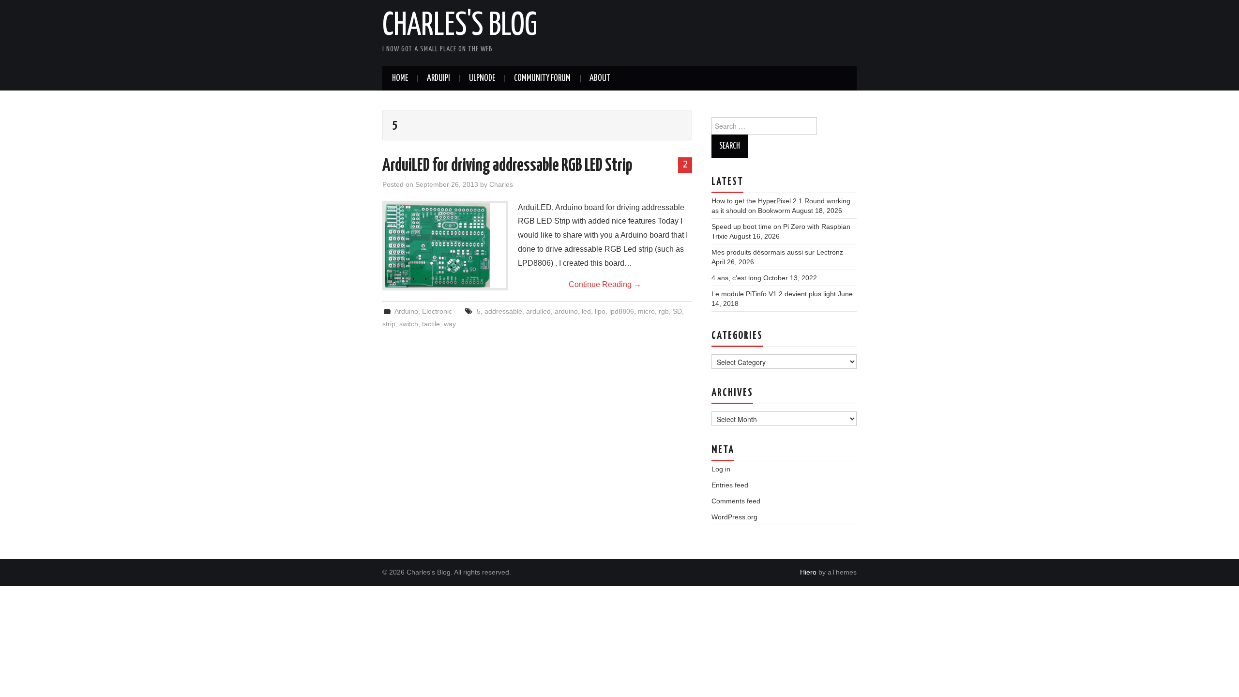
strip (388, 324)
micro (646, 311)
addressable (503, 311)
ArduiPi (438, 78)
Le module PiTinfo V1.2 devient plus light (773, 294)
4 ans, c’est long (736, 278)
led (586, 311)
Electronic (437, 311)
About (599, 78)
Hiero (808, 572)
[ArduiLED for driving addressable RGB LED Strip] (445, 245)
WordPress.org (734, 517)
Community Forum (542, 78)
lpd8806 (621, 311)
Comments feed (735, 501)
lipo (600, 311)
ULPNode (482, 78)
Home (400, 78)
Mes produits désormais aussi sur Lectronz (777, 252)
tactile (431, 324)
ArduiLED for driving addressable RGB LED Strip (507, 166)
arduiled (538, 311)
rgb (664, 311)
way (450, 324)
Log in (720, 469)
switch (408, 324)
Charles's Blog (459, 26)
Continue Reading (605, 284)
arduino (566, 311)
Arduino (406, 311)
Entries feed (729, 485)
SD (677, 311)
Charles (501, 184)
